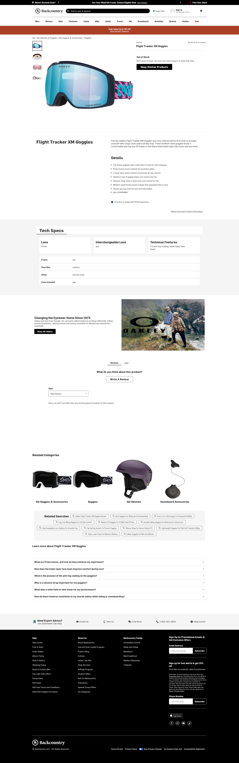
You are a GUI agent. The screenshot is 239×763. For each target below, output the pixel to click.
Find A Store (37, 647)
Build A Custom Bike (41, 669)
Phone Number (176, 696)
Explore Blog (83, 651)
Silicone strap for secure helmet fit (138, 528)
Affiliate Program (85, 669)
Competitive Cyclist (131, 642)
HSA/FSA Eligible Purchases (45, 691)
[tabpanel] (119, 261)
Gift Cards (36, 682)
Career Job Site (84, 660)
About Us (82, 638)
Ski (33, 37)
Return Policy (38, 656)
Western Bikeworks (131, 660)
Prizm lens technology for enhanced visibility (174, 516)
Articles (81, 656)
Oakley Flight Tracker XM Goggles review (90, 516)
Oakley (139, 42)
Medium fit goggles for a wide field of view (117, 522)
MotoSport (127, 651)
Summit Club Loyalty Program (91, 647)
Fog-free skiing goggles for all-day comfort (75, 522)
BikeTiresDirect (130, 656)
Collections (83, 682)
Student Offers (84, 673)
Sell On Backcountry (87, 678)
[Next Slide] (180, 2)
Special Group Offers (87, 687)
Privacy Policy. (179, 691)
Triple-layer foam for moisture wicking (103, 534)
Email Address (176, 645)
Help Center (37, 642)
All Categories (84, 691)
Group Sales (37, 678)
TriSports (127, 665)
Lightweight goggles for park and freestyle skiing (180, 528)
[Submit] (68, 11)
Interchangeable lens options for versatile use (60, 528)
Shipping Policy (39, 665)
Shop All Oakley (45, 331)
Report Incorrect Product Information (187, 211)
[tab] (51, 230)
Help (34, 638)
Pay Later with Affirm (41, 673)
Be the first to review (197, 42)
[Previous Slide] (58, 2)
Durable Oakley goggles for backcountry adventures (163, 522)
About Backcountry (86, 642)
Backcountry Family (132, 638)
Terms (171, 691)
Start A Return (38, 660)
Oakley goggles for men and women (140, 534)
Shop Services (84, 665)
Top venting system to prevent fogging (102, 528)
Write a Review (119, 379)
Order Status (37, 651)
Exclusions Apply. (175, 676)
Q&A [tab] (126, 363)
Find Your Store (199, 2)
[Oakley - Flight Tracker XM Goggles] (37, 46)
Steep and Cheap (130, 647)
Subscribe (200, 650)
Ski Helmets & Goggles (47, 37)
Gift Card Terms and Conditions (46, 687)
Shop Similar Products (154, 67)
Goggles (87, 37)
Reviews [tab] (114, 362)
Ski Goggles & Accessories (70, 37)
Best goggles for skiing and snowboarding (131, 516)
